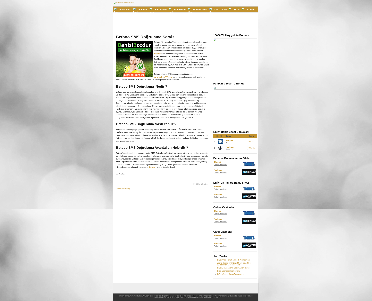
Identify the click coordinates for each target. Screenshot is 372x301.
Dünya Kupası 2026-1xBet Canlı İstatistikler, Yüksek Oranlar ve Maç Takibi (234, 264)
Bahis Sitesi (125, 9)
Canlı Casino (220, 9)
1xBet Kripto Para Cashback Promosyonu (233, 260)
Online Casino (200, 9)
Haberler (251, 9)
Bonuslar (142, 9)
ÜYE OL (251, 141)
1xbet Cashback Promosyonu (228, 271)
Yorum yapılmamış (123, 189)
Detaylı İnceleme (220, 165)
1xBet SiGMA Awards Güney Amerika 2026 (234, 268)
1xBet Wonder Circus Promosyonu (230, 274)
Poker (237, 9)
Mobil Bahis (180, 9)
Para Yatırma (161, 9)
